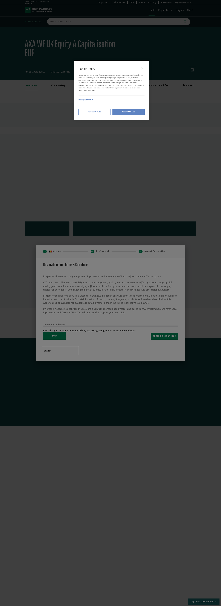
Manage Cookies (84, 100)
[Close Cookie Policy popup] (142, 68)
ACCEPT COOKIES (128, 112)
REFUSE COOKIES (94, 112)
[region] (111, 90)
